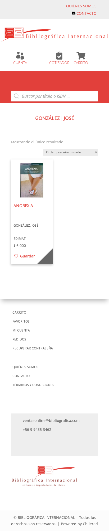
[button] (24, 256)
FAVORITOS (21, 321)
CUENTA (20, 62)
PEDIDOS (19, 339)
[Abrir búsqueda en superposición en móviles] (54, 96)
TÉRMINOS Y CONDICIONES (33, 385)
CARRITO (81, 62)
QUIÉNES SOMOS (81, 5)
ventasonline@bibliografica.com (51, 420)
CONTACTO (86, 13)
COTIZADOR (59, 62)
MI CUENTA (21, 330)
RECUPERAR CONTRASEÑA (32, 348)
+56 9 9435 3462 (37, 429)
